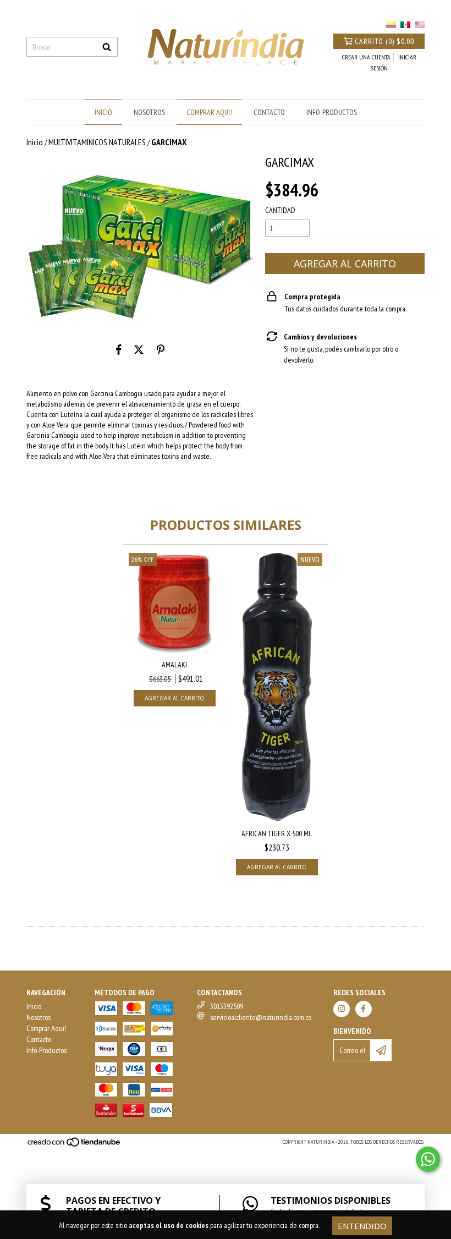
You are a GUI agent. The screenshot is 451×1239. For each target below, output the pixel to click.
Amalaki (174, 665)
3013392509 (226, 1006)
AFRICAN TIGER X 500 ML (276, 833)
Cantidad (280, 210)
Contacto (269, 112)
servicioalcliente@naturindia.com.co (260, 1017)
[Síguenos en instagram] (341, 1009)
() (384, 41)
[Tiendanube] (74, 1145)
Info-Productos (331, 112)
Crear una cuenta (366, 57)
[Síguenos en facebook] (363, 1009)
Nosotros (149, 112)
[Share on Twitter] (139, 349)
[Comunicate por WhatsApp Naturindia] (428, 1159)
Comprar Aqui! (209, 112)
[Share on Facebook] (119, 349)
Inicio (103, 112)
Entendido (362, 1225)
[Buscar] (107, 47)
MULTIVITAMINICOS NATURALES (97, 141)
